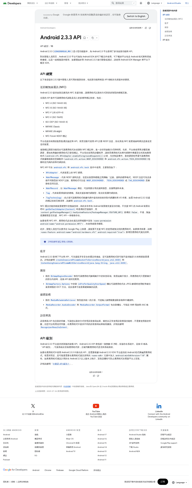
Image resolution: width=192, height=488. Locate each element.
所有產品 (97, 470)
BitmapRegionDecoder (62, 276)
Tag (48, 193)
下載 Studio (133, 447)
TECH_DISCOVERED (115, 180)
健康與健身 (39, 443)
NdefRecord (52, 188)
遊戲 (36, 434)
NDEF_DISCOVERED (95, 180)
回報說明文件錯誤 (168, 439)
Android (6, 434)
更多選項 (82, 3)
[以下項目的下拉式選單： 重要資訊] (38, 3)
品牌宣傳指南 (23, 482)
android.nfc (60, 167)
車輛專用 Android (73, 447)
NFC (59, 241)
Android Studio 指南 (137, 434)
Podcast (6, 459)
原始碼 (6, 447)
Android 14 (102, 447)
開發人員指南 (134, 439)
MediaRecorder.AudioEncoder (61, 305)
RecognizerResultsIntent (54, 327)
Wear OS (70, 439)
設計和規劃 (49, 3)
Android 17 (102, 434)
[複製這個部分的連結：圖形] (48, 270)
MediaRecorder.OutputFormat (95, 305)
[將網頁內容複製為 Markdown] (92, 38)
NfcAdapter (52, 172)
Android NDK (134, 451)
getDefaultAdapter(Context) (60, 209)
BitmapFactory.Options (58, 284)
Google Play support (169, 443)
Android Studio (174, 3)
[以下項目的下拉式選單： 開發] (71, 3)
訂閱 (163, 481)
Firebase (60, 470)
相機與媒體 (39, 447)
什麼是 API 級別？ (61, 364)
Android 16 (102, 439)
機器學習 (38, 439)
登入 (187, 3)
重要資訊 (31, 3)
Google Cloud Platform (78, 470)
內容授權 (67, 386)
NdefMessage (52, 177)
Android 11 (102, 459)
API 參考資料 (134, 443)
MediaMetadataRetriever (63, 300)
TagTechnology (54, 197)
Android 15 (102, 443)
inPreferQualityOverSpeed (92, 284)
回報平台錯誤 (166, 434)
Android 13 (102, 451)
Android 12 (102, 455)
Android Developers (47, 28)
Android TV (70, 451)
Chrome (48, 470)
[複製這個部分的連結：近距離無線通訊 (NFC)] (68, 87)
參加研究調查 (166, 447)
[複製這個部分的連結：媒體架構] (53, 294)
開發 (66, 3)
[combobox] (123, 3)
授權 (13, 482)
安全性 (6, 443)
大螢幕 (69, 434)
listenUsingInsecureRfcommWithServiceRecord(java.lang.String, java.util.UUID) (83, 263)
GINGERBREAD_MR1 (62, 51)
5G (36, 455)
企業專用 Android (10, 439)
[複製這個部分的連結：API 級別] (55, 338)
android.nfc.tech (80, 167)
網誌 (5, 455)
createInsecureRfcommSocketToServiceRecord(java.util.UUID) (88, 260)
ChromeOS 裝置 (73, 443)
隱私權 (37, 451)
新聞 (5, 451)
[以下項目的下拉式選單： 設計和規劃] (57, 3)
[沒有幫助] (150, 28)
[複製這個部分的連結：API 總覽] (55, 74)
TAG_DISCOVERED (136, 180)
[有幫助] (146, 28)
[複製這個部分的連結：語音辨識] (53, 315)
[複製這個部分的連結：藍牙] (48, 251)
